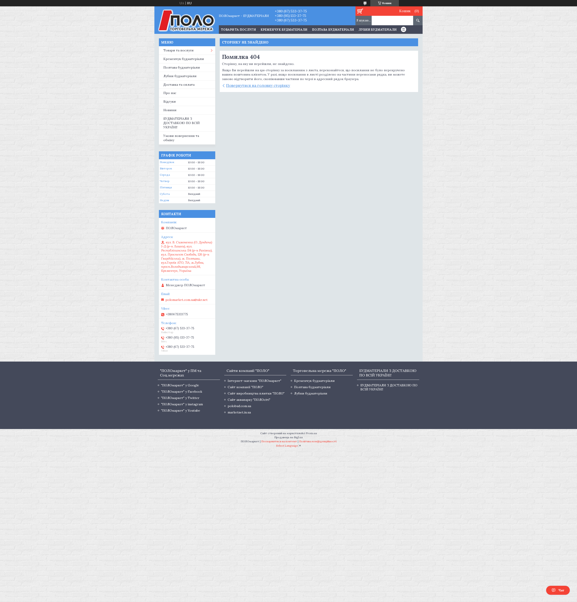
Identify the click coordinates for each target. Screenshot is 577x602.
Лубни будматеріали (377, 30)
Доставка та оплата (179, 85)
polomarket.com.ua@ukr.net (186, 300)
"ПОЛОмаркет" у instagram (182, 404)
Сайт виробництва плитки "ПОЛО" (256, 393)
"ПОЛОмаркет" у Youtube (180, 410)
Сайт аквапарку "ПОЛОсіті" (249, 400)
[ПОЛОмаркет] (186, 20)
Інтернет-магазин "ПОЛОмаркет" (254, 381)
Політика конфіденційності (318, 441)
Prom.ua (311, 433)
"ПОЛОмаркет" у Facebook (181, 392)
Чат (561, 590)
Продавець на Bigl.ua (288, 437)
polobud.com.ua (239, 406)
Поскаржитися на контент (279, 441)
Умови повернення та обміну (181, 138)
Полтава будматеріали (333, 30)
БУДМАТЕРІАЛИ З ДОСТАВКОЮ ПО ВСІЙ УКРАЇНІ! (181, 123)
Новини (169, 110)
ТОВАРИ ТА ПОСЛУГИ (238, 30)
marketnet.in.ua (239, 412)
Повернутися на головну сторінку (258, 85)
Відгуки (169, 101)
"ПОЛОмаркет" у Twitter (180, 398)
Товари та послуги (178, 50)
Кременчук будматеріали (284, 30)
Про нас (169, 93)
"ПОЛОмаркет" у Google (180, 385)
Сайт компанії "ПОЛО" (245, 387)
